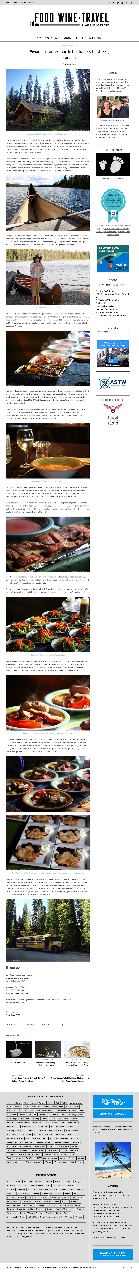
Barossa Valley (76, 1103)
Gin (23, 1130)
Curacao (10, 1189)
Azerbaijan (47, 1181)
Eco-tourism (63, 1118)
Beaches (17, 1106)
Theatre (20, 1154)
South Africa (61, 1209)
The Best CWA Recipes (105, 291)
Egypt (39, 1189)
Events (10, 1122)
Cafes (19, 1110)
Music (70, 1134)
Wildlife (57, 1162)
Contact (23, 3)
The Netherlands (53, 1213)
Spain (72, 1209)
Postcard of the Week (59, 1138)
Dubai (52, 1118)
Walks (9, 1162)
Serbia (30, 1209)
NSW (28, 1138)
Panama (57, 1205)
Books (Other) (57, 1106)
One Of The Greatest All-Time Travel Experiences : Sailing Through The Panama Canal (113, 231)
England (31, 1189)
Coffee (63, 1114)
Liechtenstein (13, 1201)
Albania (10, 1181)
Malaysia (47, 1201)
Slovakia (50, 1209)
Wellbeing (19, 1162)
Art (57, 1103)
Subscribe (32, 3)
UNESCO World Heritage (46, 1158)
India (76, 1193)
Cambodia (29, 1185)
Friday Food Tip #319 (18, 1062)
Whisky (48, 1162)
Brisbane (11, 1110)
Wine (65, 1162)
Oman (49, 1205)
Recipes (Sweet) (62, 1142)
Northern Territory (15, 1138)
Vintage (81, 1158)
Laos (74, 1197)
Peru (45, 1138)
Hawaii (43, 1130)
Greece (36, 1193)
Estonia (48, 1189)
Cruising (35, 1118)
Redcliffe (75, 1142)
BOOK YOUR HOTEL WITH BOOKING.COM (113, 1254)
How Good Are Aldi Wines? (107, 306)
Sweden (80, 1209)
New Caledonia (13, 1205)
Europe (74, 1118)
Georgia (80, 1189)
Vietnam (78, 1217)
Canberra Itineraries (44, 1110)
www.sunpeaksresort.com (17, 978)
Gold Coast (32, 1130)
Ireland (21, 1197)
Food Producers (29, 1126)
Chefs (81, 1110)
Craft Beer (24, 1118)
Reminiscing (12, 1146)
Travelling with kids (15, 1158)
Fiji (55, 1189)
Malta (56, 1201)
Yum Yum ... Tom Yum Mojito (107, 309)
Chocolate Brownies (27, 1114)
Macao (38, 1201)
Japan (36, 1197)
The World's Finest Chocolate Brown (111, 315)
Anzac (50, 1103)
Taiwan (30, 1213)
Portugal (11, 1209)
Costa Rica (68, 1185)
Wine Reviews (76, 1162)
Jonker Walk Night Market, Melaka (110, 285)
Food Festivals (13, 1126)
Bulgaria (78, 1181)
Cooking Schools (76, 1114)
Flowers (53, 1122)
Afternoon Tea (30, 1103)
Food (8, 1015)
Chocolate (11, 1114)
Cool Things (12, 1118)
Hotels (60, 1130)
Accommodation (14, 1103)
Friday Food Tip (57, 1126)
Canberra (29, 1110)
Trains (71, 1154)
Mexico (65, 1201)
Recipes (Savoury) (44, 1142)
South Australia (62, 1146)
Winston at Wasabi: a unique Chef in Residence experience (48, 1063)
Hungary (58, 1193)
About (15, 3)
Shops (50, 1146)
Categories (113, 328)
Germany (11, 1193)
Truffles (29, 1158)
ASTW (64, 1103)
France (71, 1189)
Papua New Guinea (72, 1205)
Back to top (126, 1267)
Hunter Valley (72, 1130)
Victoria (71, 1158)
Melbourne (49, 1134)
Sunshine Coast (37, 1150)
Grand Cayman (24, 1193)
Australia (28, 1181)
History (51, 1130)
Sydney (64, 1150)
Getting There (13, 1130)
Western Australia (34, 1162)
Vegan (62, 1158)
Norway (40, 1205)
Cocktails (54, 1114)
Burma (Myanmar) (14, 1185)
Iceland (68, 1193)
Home (7, 3)
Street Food (23, 1150)
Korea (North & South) (59, 1197)
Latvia (81, 1197)
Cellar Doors (61, 1110)
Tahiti (22, 1213)
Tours (63, 1154)
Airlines (42, 1103)
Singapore (39, 1209)
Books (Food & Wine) (40, 1106)
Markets (37, 1134)
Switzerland (12, 1213)
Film (45, 1122)
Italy (29, 1197)
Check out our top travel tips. (113, 178)
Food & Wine (16, 1015)
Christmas (43, 1114)
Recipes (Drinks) (27, 1142)
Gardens (70, 1126)
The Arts (11, 1154)
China (48, 1185)
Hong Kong (47, 1193)
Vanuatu (68, 1217)
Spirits (74, 1146)
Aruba (18, 1181)
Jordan (44, 1197)
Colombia (57, 1185)
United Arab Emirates (16, 1217)
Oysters (36, 1138)
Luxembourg (27, 1201)
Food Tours (43, 1126)
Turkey (67, 1213)
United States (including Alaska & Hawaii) (45, 1217)
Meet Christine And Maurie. (113, 120)
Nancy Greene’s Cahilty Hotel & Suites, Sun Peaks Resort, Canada (67, 1078)
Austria (37, 1181)
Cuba (77, 1185)
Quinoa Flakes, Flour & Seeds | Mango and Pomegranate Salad (76, 1063)
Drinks (44, 1118)
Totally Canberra (51, 1154)
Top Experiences (34, 1154)
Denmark (21, 1189)
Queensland (12, 1142)
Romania (21, 1209)
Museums (60, 1134)
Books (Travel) (72, 1106)
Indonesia (11, 1197)
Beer (26, 1106)
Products (75, 1138)
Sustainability (52, 1150)
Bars (9, 1106)
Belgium (68, 1181)
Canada (63, 46)
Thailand (40, 1213)
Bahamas (59, 1181)
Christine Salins (70, 64)
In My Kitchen (25, 1134)
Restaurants (25, 1146)
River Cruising (39, 1146)
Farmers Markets (23, 1122)
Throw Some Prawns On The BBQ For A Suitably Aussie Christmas (28, 1078)
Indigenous (12, 1134)
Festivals (37, 1122)
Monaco (74, 1201)
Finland (63, 1189)
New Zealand (28, 1205)
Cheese (72, 1110)
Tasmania (74, 1150)
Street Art (11, 1150)
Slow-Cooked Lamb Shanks (107, 312)
